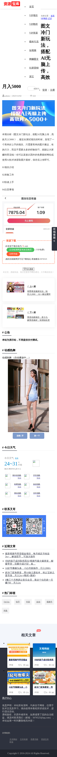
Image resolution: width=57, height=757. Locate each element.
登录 (44, 90)
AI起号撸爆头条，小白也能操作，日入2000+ (28, 568)
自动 (38, 602)
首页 (31, 6)
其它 (31, 76)
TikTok (7, 602)
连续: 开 (20, 436)
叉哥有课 (24, 739)
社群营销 (34, 68)
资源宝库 (45, 739)
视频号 (49, 602)
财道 (11, 742)
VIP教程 (33, 24)
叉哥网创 (13, 739)
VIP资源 (33, 33)
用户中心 (7, 698)
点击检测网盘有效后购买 (20, 250)
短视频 (32, 50)
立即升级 (13, 254)
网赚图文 (34, 59)
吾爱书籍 (34, 739)
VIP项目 (33, 15)
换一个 (37, 436)
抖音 (28, 602)
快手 (18, 602)
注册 (52, 90)
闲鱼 (5, 610)
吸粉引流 (34, 41)
